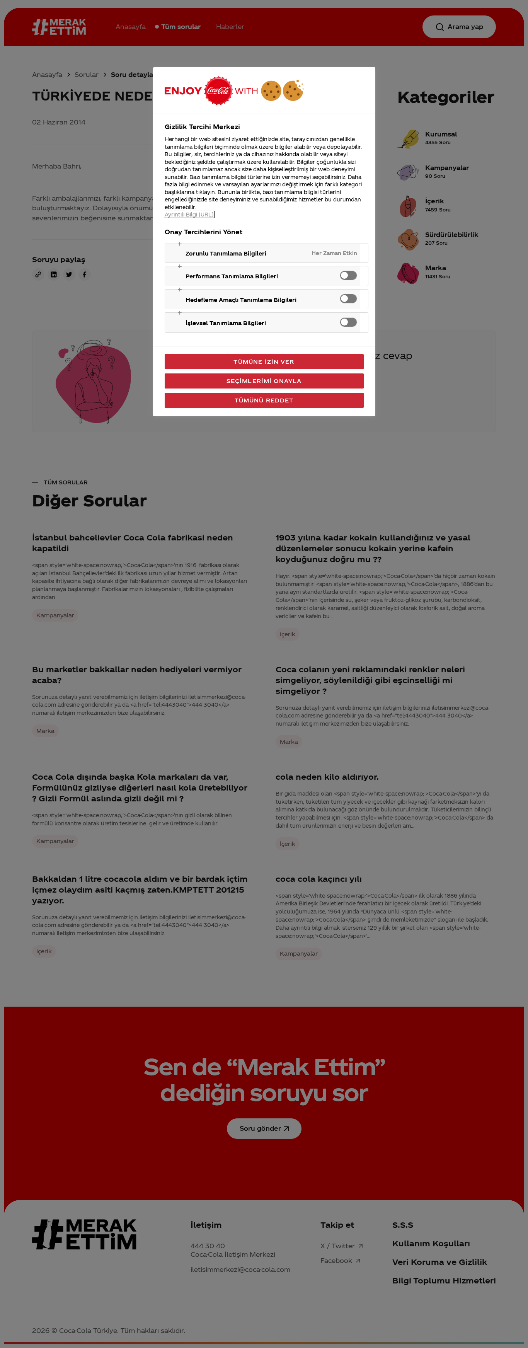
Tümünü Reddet (264, 400)
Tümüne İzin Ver (263, 361)
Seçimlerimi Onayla (264, 380)
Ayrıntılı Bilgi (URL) (189, 214)
